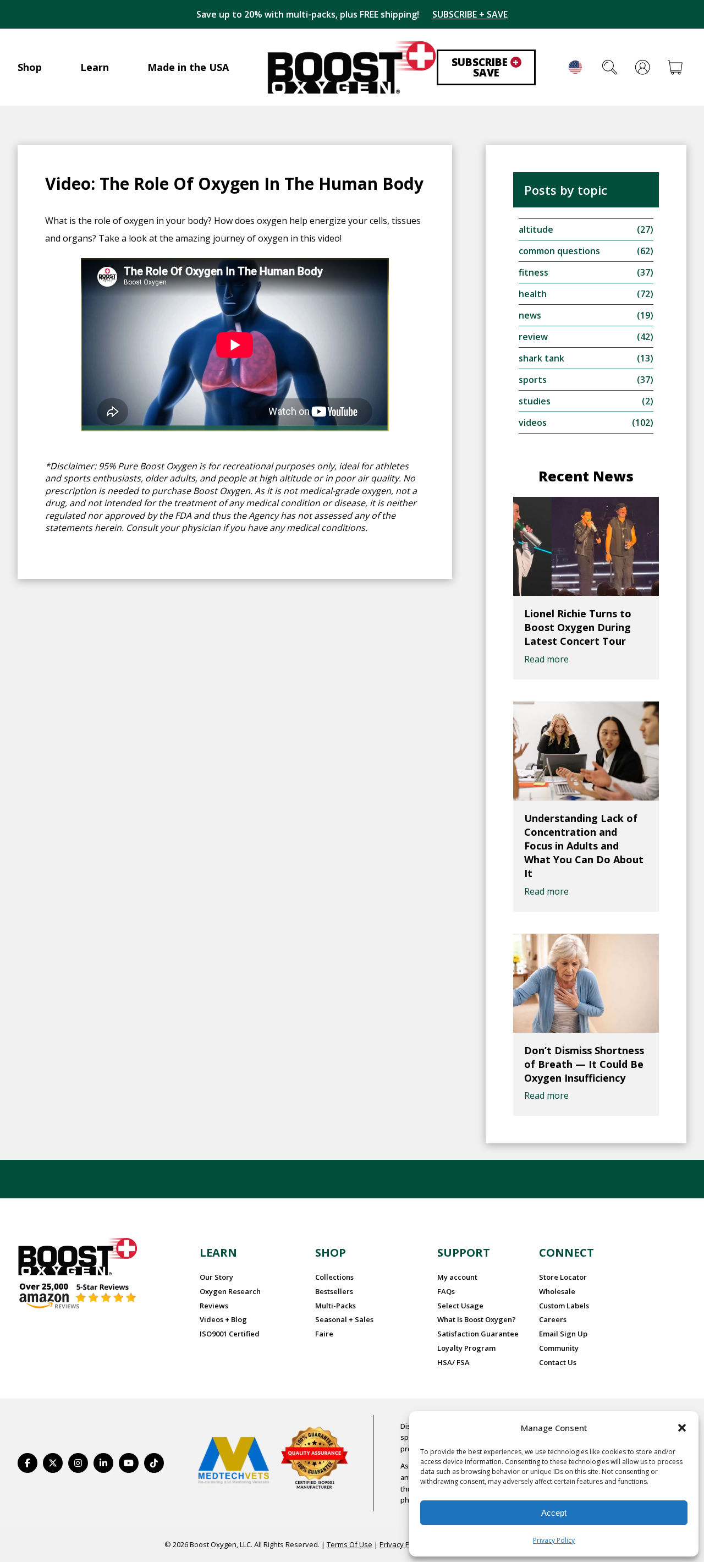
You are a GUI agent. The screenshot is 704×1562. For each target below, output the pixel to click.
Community (559, 1348)
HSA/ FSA (453, 1362)
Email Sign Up (563, 1334)
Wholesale (557, 1291)
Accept (553, 1512)
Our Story (216, 1277)
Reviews (214, 1306)
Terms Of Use (349, 1544)
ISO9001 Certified (230, 1334)
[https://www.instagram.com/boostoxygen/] (78, 1463)
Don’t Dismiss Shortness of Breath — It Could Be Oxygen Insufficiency (584, 1064)
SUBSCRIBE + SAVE (470, 14)
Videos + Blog (223, 1319)
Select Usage (460, 1306)
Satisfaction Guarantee (478, 1334)
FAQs (446, 1291)
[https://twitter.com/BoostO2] (53, 1463)
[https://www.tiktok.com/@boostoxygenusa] (154, 1463)
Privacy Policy (554, 1540)
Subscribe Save (485, 67)
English (575, 67)
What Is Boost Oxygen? (476, 1319)
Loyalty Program (466, 1348)
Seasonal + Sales (344, 1319)
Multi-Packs (335, 1306)
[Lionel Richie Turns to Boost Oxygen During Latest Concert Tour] (586, 546)
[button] (682, 1427)
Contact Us (557, 1362)
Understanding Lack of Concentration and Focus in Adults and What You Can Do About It (584, 846)
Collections (334, 1277)
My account (457, 1277)
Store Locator (563, 1277)
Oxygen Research (230, 1291)
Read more (546, 659)
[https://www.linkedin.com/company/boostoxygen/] (103, 1463)
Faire (324, 1334)
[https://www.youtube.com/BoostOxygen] (129, 1463)
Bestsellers (334, 1291)
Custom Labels (564, 1306)
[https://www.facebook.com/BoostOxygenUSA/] (27, 1463)
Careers (552, 1319)
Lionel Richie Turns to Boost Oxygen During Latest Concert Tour (577, 627)
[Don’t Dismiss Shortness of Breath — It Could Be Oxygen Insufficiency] (586, 983)
